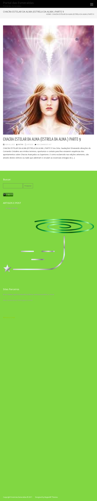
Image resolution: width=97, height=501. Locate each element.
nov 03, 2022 (10, 144)
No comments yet (44, 144)
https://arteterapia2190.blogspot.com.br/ (18, 300)
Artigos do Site (12, 208)
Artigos (30, 144)
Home (48, 14)
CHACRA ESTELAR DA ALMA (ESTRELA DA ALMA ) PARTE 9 (42, 139)
